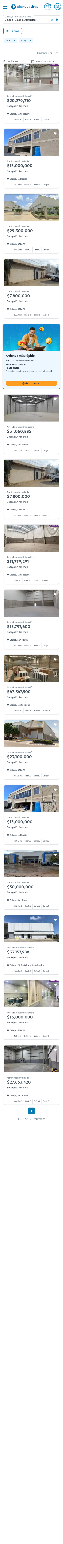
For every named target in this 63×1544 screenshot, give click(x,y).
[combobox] (47, 53)
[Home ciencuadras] (25, 7)
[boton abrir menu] (5, 6)
